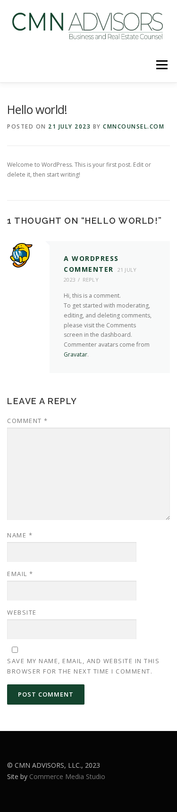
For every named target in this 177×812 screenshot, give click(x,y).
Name (20, 535)
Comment (27, 420)
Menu (161, 65)
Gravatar (75, 354)
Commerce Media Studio (67, 776)
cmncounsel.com (133, 126)
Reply (91, 279)
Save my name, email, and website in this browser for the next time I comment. (83, 666)
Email (20, 573)
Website (22, 612)
